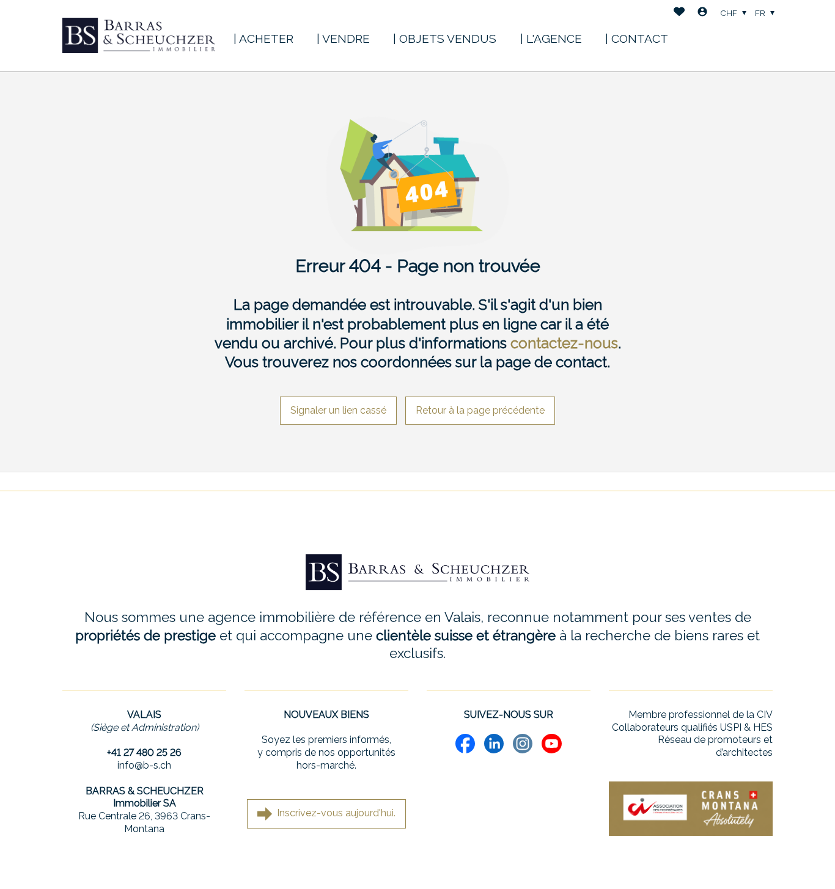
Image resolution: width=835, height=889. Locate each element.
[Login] (702, 13)
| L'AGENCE (551, 38)
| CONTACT (636, 38)
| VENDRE (343, 38)
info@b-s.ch (144, 765)
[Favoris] (679, 13)
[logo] (138, 35)
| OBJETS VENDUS (444, 38)
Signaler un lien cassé (338, 410)
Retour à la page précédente (480, 410)
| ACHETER (263, 38)
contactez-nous (564, 343)
